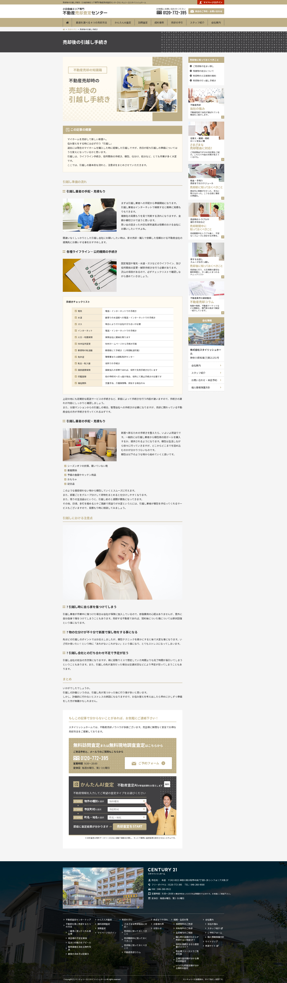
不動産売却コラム (132, 952)
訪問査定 (143, 22)
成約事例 (159, 22)
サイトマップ (211, 941)
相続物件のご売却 (184, 924)
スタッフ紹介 (197, 22)
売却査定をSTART (129, 826)
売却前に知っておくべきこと (135, 932)
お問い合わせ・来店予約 (204, 380)
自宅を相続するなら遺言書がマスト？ (187, 945)
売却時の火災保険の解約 (204, 75)
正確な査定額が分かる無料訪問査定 (187, 959)
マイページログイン (212, 2)
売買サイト (210, 945)
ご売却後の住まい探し (203, 66)
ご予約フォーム (148, 763)
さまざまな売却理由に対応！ (135, 925)
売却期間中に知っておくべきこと (135, 939)
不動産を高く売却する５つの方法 (78, 925)
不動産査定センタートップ (78, 919)
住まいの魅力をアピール (79, 942)
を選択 (94, 801)
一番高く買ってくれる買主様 (79, 932)
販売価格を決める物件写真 (79, 948)
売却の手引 (177, 22)
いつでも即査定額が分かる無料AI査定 (187, 966)
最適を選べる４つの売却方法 (91, 22)
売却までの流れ (160, 919)
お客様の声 (158, 924)
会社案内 (216, 22)
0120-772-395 (94, 758)
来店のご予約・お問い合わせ (208, 11)
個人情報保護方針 (200, 387)
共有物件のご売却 (184, 928)
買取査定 (101, 928)
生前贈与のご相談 (184, 932)
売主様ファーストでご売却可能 (187, 952)
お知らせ (157, 928)
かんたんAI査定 (123, 22)
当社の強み (212, 924)
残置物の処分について (203, 70)
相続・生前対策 (181, 919)
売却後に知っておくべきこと (135, 946)
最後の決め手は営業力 (78, 953)
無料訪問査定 (103, 924)
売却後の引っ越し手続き (204, 80)
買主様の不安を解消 (77, 938)
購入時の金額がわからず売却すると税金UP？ (187, 938)
